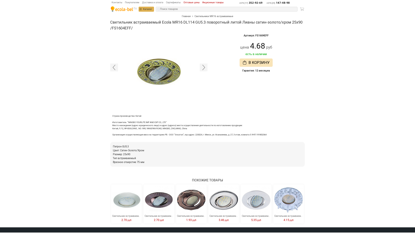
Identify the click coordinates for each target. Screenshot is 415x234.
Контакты (117, 2)
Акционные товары (213, 2)
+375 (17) (250, 2)
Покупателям (132, 2)
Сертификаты (173, 2)
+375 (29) (278, 2)
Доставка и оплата (152, 2)
